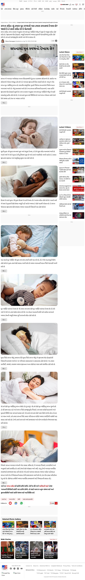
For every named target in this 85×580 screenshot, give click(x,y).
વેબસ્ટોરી (68, 9)
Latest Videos (65, 127)
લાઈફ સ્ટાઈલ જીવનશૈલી (28, 499)
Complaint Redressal (56, 566)
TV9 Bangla (73, 570)
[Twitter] (14, 568)
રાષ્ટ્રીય (53, 9)
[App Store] (18, 574)
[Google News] (16, 503)
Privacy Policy (66, 566)
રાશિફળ (40, 9)
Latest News (64, 52)
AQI (73, 5)
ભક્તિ (19, 499)
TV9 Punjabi (40, 573)
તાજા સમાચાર (7, 9)
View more (52, 539)
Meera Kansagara (10, 41)
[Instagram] (18, 568)
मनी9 (59, 1)
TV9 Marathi (50, 570)
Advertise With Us (45, 566)
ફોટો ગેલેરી (34, 9)
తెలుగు (35, 1)
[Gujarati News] (3, 4)
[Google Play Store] (6, 574)
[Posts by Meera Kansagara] (3, 41)
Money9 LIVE (75, 573)
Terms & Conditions (77, 566)
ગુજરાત (22, 9)
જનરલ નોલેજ (12, 499)
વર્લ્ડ (57, 9)
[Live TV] (76, 4)
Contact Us (29, 566)
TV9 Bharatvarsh (41, 570)
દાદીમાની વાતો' (43, 486)
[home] (2, 8)
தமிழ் (50, 1)
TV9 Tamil (46, 573)
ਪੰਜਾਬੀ (46, 1)
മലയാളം (55, 1)
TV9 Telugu (58, 570)
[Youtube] (10, 503)
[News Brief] (64, 4)
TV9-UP (63, 1)
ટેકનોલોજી (47, 9)
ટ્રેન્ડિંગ (80, 9)
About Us (35, 566)
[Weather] (70, 5)
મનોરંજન (74, 9)
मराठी (39, 1)
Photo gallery (12, 22)
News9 (25, 1)
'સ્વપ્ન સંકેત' (10, 486)
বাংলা (43, 1)
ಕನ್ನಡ (30, 1)
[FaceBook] (11, 568)
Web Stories (6, 539)
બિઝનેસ (62, 9)
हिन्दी (21, 1)
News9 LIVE (68, 573)
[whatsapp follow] (21, 503)
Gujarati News (4, 22)
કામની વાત (4, 499)
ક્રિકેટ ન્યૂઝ (15, 9)
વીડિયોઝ (27, 9)
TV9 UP (62, 573)
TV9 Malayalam (54, 573)
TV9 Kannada (65, 570)
